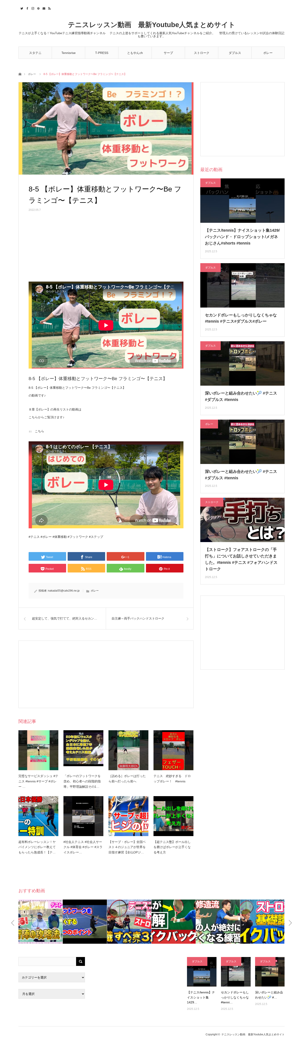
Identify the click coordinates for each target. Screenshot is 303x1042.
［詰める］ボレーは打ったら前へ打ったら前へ (127, 778)
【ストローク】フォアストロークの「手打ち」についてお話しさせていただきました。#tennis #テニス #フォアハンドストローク (241, 559)
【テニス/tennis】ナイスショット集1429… (201, 997)
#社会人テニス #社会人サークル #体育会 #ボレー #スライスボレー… (82, 847)
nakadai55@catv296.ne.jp (64, 590)
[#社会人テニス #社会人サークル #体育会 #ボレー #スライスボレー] (83, 816)
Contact (43, 7)
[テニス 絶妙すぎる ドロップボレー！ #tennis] (173, 750)
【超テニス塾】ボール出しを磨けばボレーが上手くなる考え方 (172, 847)
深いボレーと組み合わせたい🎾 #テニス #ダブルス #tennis (241, 396)
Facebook (27, 7)
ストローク (201, 53)
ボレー (268, 53)
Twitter (21, 7)
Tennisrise (68, 53)
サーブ (168, 53)
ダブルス (235, 53)
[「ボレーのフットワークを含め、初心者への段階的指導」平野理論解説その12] (83, 750)
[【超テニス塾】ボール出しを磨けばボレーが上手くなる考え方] (173, 816)
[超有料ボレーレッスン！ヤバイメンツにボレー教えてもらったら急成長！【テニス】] (38, 816)
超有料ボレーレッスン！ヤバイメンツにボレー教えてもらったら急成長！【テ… (37, 847)
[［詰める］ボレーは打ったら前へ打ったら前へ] (128, 750)
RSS (49, 7)
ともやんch (135, 53)
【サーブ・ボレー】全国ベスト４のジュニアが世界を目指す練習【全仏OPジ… (127, 847)
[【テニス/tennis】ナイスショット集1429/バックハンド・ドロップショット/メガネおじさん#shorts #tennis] (201, 972)
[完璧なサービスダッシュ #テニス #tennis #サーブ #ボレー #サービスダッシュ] (38, 750)
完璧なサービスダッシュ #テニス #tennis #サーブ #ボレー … (38, 781)
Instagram (32, 7)
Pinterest (38, 7)
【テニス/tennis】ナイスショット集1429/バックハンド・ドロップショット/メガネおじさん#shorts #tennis (242, 236)
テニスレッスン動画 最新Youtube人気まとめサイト (151, 25)
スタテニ (35, 53)
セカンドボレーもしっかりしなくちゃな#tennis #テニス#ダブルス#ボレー (241, 318)
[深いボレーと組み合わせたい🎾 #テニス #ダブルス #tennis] (270, 972)
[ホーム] (19, 73)
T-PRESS (101, 53)
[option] (40, 922)
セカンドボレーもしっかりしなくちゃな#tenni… (235, 997)
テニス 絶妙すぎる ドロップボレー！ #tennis (172, 778)
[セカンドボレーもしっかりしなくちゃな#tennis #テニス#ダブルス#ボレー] (235, 972)
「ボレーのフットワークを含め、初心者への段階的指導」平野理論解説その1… (82, 781)
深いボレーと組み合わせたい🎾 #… (269, 995)
